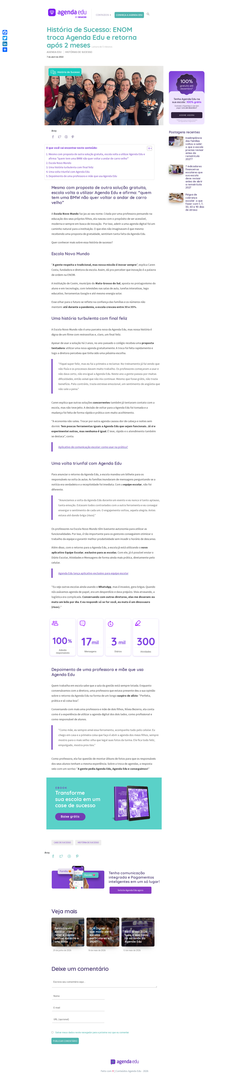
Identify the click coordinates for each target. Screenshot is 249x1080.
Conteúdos (102, 15)
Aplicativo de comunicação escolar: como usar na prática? (93, 447)
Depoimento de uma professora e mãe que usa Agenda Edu (83, 176)
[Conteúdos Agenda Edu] (67, 14)
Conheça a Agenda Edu (129, 15)
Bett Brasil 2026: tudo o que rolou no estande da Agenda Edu (136, 936)
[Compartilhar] (5, 49)
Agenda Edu (54, 52)
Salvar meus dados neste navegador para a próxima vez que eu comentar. (92, 1032)
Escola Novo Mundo (60, 163)
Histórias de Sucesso (78, 52)
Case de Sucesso (62, 842)
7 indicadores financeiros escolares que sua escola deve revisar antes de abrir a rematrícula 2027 (193, 177)
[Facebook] (5, 32)
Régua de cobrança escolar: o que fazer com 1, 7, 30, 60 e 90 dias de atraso (194, 202)
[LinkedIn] (5, 44)
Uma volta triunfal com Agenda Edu (69, 171)
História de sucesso (88, 842)
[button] (148, 149)
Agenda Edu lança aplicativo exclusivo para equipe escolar (93, 573)
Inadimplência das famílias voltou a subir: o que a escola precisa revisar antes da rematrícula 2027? (194, 148)
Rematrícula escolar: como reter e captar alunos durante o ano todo (67, 935)
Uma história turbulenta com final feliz (71, 167)
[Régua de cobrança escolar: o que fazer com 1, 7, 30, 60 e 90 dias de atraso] (176, 197)
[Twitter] (5, 38)
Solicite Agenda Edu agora (130, 890)
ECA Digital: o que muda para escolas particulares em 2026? (101, 935)
